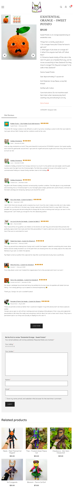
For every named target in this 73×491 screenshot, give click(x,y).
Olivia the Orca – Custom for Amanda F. (22, 264)
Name (7, 380)
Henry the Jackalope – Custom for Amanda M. (24, 280)
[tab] (9, 115)
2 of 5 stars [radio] (8, 346)
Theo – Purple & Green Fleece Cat (36, 452)
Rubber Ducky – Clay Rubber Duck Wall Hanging (25, 123)
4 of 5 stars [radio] (12, 346)
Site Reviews (9, 115)
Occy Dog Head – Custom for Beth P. (21, 199)
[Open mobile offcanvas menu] (2, 7)
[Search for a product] (61, 7)
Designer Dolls (52, 110)
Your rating (9, 344)
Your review (9, 351)
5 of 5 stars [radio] (14, 346)
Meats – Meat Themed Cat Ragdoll (12, 452)
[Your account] (66, 7)
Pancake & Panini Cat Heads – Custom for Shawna (25, 301)
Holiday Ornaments (16, 141)
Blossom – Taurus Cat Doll (36, 482)
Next (33, 55)
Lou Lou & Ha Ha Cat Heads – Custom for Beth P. (25, 221)
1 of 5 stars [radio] (6, 346)
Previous (5, 55)
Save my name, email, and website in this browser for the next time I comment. (34, 399)
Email (7, 389)
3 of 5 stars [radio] (10, 346)
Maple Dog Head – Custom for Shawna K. (22, 241)
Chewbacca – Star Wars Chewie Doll (61, 452)
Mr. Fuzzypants (12, 482)
